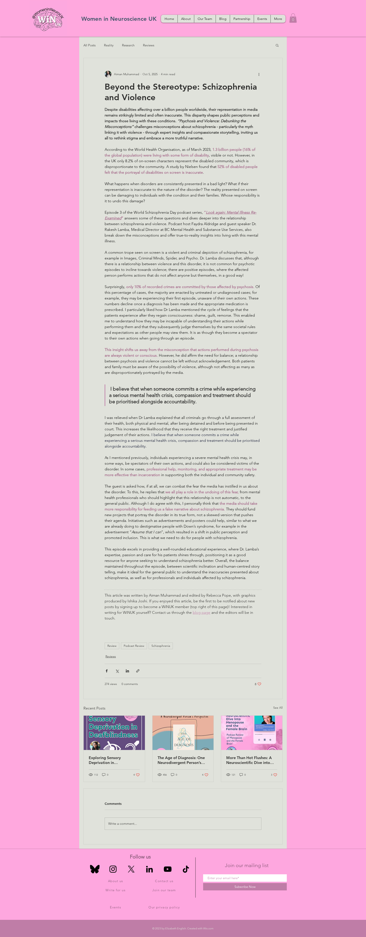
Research (128, 45)
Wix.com (208, 928)
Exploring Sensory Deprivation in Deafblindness (105, 760)
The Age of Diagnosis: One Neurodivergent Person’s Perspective (181, 760)
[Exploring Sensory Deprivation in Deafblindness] (114, 733)
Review (111, 646)
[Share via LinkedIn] (127, 671)
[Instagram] (113, 869)
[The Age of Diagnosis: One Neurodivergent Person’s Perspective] (183, 733)
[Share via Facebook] (107, 671)
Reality (109, 45)
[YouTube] (167, 869)
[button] (293, 18)
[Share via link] (138, 671)
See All (278, 708)
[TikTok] (186, 869)
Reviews (148, 45)
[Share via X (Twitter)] (117, 671)
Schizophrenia (160, 646)
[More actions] (258, 74)
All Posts (89, 45)
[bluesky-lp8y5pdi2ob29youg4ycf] (95, 869)
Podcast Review (134, 646)
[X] (131, 869)
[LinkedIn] (149, 869)
